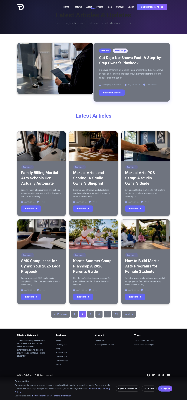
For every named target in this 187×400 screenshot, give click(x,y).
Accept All (165, 388)
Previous (62, 314)
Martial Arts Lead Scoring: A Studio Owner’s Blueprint (88, 178)
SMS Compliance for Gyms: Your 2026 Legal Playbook (41, 266)
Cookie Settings (62, 360)
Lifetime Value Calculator (144, 341)
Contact (119, 7)
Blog (109, 7)
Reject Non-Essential (127, 388)
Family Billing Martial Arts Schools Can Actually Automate (39, 178)
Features (78, 7)
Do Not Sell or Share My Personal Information (51, 396)
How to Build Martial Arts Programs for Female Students (143, 266)
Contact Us (99, 341)
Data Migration (61, 345)
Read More (31, 208)
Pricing (99, 7)
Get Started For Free (152, 7)
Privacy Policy (61, 353)
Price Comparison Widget (144, 345)
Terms (58, 364)
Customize (149, 388)
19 (116, 314)
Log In (131, 7)
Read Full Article (112, 92)
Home (66, 7)
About (89, 7)
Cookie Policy (61, 357)
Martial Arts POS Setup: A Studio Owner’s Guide (140, 178)
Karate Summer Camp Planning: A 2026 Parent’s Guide (92, 266)
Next (127, 314)
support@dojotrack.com (104, 345)
